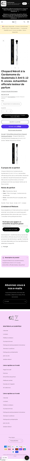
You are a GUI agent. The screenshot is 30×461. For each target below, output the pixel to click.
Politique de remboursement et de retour (14, 345)
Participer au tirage (11, 229)
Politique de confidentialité (10, 352)
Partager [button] (5, 246)
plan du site (6, 355)
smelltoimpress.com (9, 454)
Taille (2, 100)
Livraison (5, 334)
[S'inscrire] (25, 301)
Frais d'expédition (11, 96)
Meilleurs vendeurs (8, 337)
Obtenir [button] (24, 3)
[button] (2, 22)
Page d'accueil (7, 369)
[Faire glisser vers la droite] (18, 68)
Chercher (5, 330)
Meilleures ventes (7, 380)
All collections (7, 387)
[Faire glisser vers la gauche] (11, 68)
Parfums (5, 373)
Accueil (3, 134)
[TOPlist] (2, 459)
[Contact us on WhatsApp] (27, 230)
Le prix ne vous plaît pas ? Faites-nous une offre (15, 116)
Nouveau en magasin (9, 384)
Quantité (3, 108)
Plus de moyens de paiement (15, 130)
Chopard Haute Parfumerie (9, 91)
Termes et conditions (8, 348)
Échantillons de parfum (9, 376)
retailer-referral (7, 359)
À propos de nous (8, 341)
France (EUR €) (14, 440)
